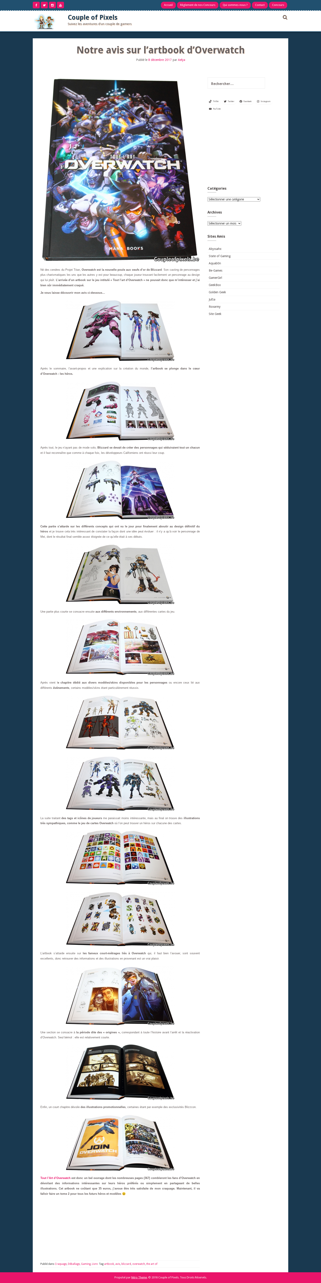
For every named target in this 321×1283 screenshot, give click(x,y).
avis (117, 1263)
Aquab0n (215, 263)
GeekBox (215, 285)
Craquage (61, 1263)
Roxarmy (215, 306)
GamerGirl (215, 277)
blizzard (126, 1263)
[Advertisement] (243, 150)
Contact (260, 5)
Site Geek (215, 314)
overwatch (138, 1263)
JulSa (212, 299)
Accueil (168, 5)
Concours (278, 5)
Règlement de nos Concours (197, 5)
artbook (109, 1263)
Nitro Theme (139, 1277)
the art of (151, 1263)
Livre (95, 1263)
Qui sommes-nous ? (235, 5)
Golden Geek (217, 292)
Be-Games (215, 270)
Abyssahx (215, 249)
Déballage (74, 1263)
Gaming (86, 1263)
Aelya (181, 60)
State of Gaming (220, 256)
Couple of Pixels (92, 17)
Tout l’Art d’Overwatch (55, 1178)
